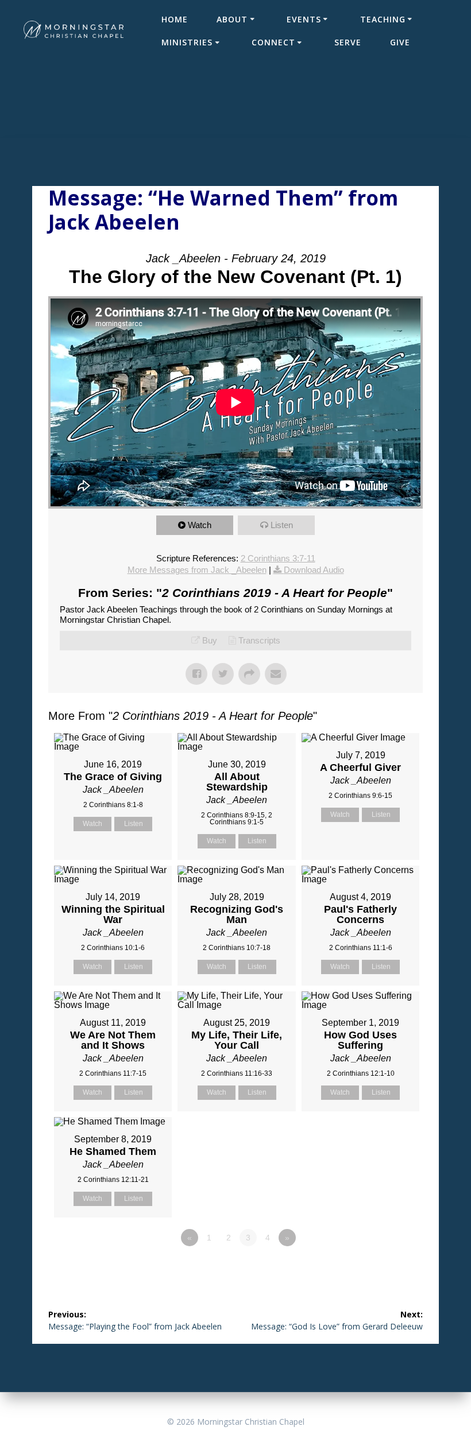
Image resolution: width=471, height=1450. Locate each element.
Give (400, 42)
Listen (282, 525)
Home (174, 19)
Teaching (383, 19)
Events (304, 19)
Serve (347, 42)
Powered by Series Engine (380, 1269)
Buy (209, 640)
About (232, 19)
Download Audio (314, 570)
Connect (273, 42)
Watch (199, 525)
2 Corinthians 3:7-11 (278, 558)
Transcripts (259, 640)
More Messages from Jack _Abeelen (197, 570)
